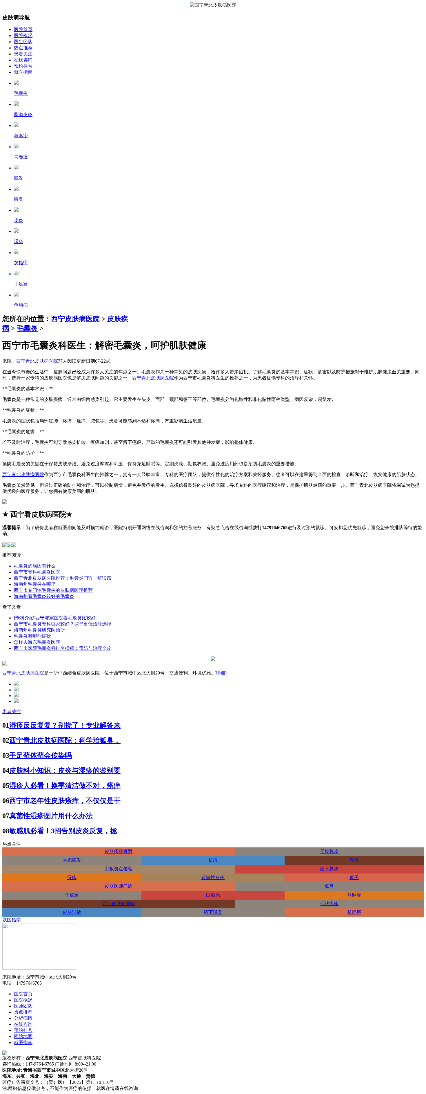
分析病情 (23, 1018)
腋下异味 (329, 868)
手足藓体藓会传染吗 (40, 755)
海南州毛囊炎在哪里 (35, 584)
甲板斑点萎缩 (118, 868)
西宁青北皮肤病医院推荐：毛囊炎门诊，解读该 (62, 578)
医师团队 (23, 1005)
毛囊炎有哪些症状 (32, 636)
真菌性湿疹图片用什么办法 (51, 816)
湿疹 (72, 877)
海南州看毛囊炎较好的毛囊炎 (44, 596)
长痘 (213, 860)
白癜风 (213, 894)
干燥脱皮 (329, 851)
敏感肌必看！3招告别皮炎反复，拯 (63, 831)
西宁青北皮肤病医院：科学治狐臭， (65, 740)
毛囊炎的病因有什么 (35, 565)
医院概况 (23, 35)
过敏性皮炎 (213, 877)
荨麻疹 (354, 894)
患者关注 (23, 53)
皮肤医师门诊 (118, 886)
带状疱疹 (329, 903)
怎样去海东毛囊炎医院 (37, 642)
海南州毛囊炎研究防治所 (39, 630)
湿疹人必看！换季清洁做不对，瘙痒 (65, 785)
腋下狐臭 (213, 912)
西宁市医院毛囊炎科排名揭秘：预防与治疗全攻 (62, 648)
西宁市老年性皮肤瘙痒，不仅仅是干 (65, 800)
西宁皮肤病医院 (75, 319)
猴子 (354, 877)
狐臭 (329, 886)
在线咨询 (23, 59)
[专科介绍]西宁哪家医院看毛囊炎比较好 (55, 617)
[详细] (220, 672)
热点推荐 (23, 47)
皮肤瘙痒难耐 (118, 851)
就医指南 (23, 72)
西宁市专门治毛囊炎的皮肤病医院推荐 (53, 590)
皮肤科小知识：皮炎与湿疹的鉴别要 (65, 770)
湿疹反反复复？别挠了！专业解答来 (65, 725)
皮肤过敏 (72, 912)
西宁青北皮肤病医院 (37, 361)
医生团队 (23, 41)
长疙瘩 (354, 912)
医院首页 (23, 29)
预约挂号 (23, 66)
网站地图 (23, 1036)
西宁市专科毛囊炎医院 (37, 571)
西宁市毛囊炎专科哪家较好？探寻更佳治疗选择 (62, 623)
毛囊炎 (27, 328)
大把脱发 (72, 860)
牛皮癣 (72, 894)
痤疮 (354, 860)
